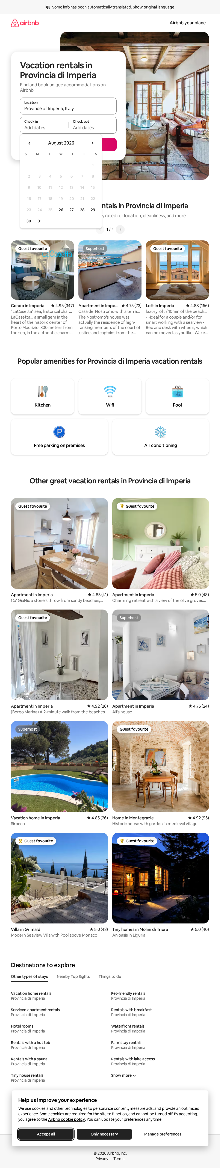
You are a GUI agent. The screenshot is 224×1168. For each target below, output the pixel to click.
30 (28, 221)
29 (93, 209)
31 (40, 221)
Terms (119, 1158)
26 (61, 209)
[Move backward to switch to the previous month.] (29, 143)
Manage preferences (162, 1134)
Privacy (102, 1158)
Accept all (46, 1134)
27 (71, 209)
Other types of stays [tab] (29, 976)
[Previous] (100, 229)
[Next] (120, 229)
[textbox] (44, 127)
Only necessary (104, 1134)
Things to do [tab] (110, 976)
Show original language (153, 7)
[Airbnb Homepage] (25, 22)
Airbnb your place (188, 23)
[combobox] (68, 108)
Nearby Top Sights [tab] (73, 976)
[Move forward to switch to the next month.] (92, 143)
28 (82, 209)
